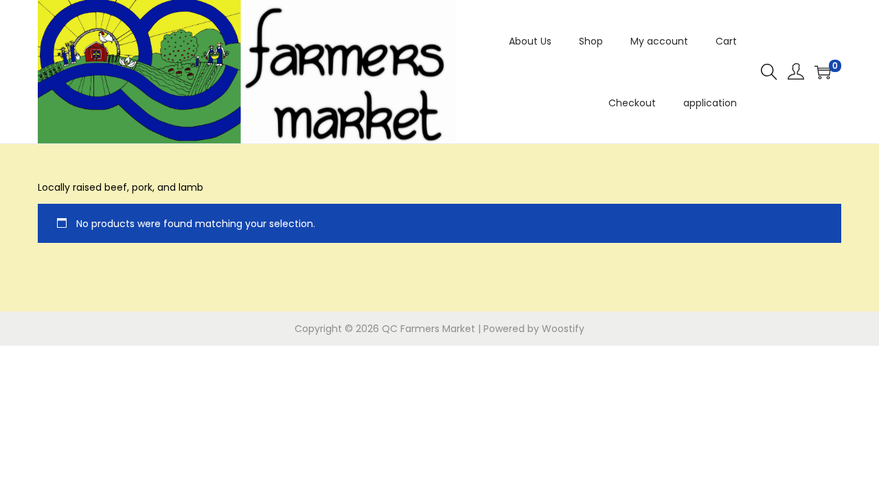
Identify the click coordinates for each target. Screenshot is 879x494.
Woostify (563, 329)
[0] (822, 72)
